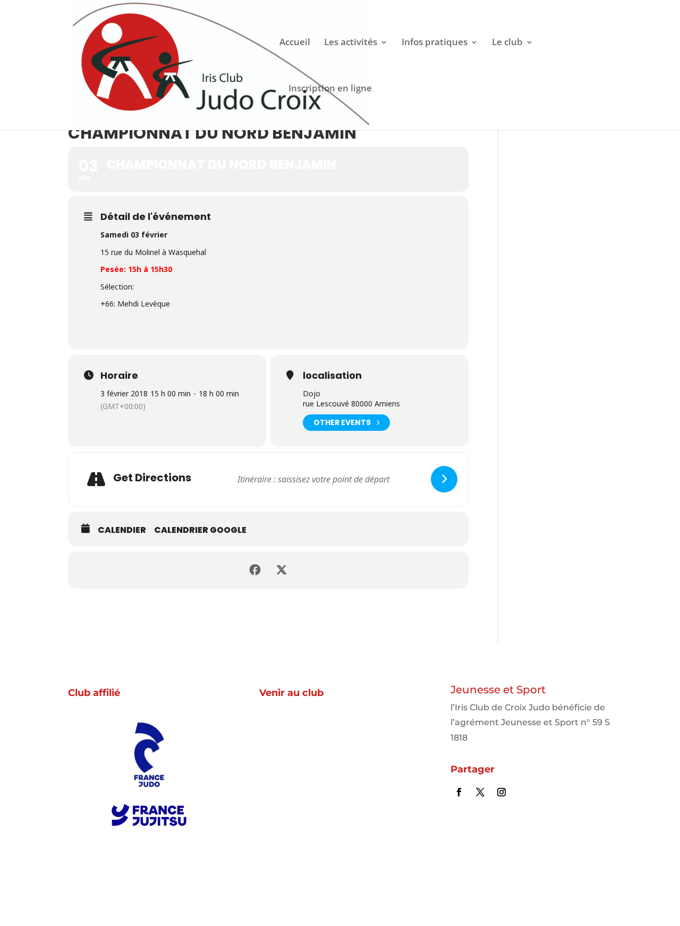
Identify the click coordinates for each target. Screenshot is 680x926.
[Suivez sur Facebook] (459, 792)
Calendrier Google (200, 530)
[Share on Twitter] (281, 570)
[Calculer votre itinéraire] (444, 479)
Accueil (294, 43)
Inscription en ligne (330, 89)
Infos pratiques (435, 43)
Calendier (122, 530)
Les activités (350, 43)
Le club (507, 43)
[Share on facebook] (255, 570)
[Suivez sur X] (480, 792)
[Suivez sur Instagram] (501, 792)
